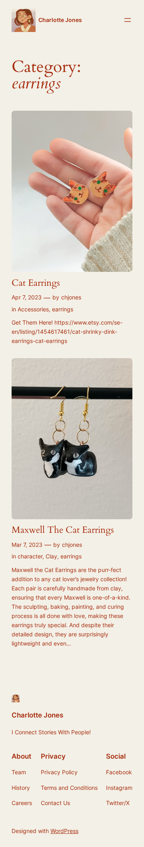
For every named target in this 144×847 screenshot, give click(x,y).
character (30, 556)
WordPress (64, 830)
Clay (51, 556)
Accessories (33, 309)
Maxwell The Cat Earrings (63, 530)
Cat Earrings (36, 283)
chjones (71, 297)
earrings (62, 309)
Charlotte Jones (60, 19)
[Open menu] (127, 20)
